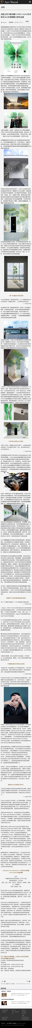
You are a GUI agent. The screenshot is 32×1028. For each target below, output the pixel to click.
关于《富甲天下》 (15, 1012)
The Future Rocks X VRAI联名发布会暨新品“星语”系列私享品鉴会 (23, 983)
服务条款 (5, 1018)
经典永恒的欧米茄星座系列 (7, 999)
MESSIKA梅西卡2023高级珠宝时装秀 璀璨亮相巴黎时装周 (8, 983)
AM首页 (5, 1011)
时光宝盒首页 (25, 1018)
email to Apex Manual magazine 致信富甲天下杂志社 (12, 1025)
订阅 (24, 1014)
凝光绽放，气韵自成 (6, 991)
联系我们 (24, 1011)
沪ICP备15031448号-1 (21, 1023)
